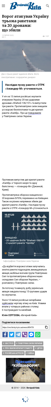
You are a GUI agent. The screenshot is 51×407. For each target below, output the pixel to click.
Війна (31, 353)
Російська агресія (14, 353)
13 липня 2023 (7, 35)
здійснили (7, 303)
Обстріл (9, 343)
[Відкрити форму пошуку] (48, 6)
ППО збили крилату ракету (18, 348)
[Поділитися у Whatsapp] (37, 334)
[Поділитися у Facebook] (5, 334)
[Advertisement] (25, 147)
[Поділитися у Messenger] (31, 334)
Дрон (39, 348)
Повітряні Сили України (30, 343)
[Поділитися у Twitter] (11, 334)
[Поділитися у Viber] (24, 334)
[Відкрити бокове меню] (3, 6)
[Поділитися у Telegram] (18, 334)
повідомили (34, 113)
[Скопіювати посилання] (46, 327)
